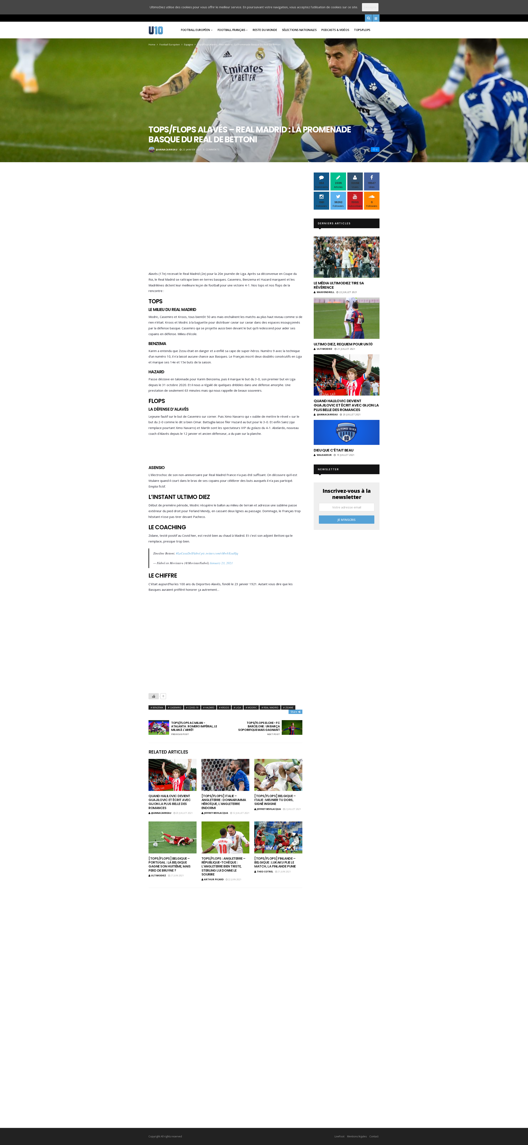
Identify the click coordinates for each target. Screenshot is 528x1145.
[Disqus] (225, 945)
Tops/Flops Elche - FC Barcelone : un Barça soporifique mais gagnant (259, 728)
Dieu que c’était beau (334, 450)
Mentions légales (357, 1136)
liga (238, 707)
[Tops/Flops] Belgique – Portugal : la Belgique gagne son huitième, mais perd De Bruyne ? (169, 864)
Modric (252, 707)
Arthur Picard (214, 879)
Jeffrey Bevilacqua (216, 812)
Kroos (225, 707)
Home (151, 44)
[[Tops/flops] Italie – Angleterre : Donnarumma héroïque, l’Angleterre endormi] (226, 775)
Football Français (231, 30)
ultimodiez (158, 875)
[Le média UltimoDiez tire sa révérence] (347, 257)
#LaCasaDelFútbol (188, 553)
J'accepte (370, 7)
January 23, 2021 (221, 563)
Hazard (209, 707)
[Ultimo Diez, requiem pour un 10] (347, 318)
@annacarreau (167, 149)
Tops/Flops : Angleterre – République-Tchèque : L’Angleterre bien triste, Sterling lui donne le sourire (223, 866)
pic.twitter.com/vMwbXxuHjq (219, 553)
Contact (373, 1136)
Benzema (158, 707)
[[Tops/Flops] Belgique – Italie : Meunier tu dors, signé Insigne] (278, 775)
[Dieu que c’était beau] (347, 432)
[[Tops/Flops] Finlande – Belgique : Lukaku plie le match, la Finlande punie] (278, 837)
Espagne (188, 44)
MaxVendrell (325, 292)
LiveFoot (339, 1136)
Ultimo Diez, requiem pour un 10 (343, 344)
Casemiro (175, 707)
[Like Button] (153, 696)
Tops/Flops (362, 30)
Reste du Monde (265, 30)
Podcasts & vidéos (335, 30)
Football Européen (195, 30)
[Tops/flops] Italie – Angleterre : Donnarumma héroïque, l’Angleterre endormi (224, 802)
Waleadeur (324, 454)
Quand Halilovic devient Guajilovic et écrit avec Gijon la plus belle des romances (169, 802)
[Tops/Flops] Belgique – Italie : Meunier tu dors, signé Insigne (275, 800)
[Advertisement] (225, 223)
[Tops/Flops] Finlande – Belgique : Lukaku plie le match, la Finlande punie (275, 862)
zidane (289, 707)
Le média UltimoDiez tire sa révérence (339, 285)
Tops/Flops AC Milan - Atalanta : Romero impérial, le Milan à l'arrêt (194, 728)
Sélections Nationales (299, 30)
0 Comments (211, 149)
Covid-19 (193, 707)
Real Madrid (271, 707)
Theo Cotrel (265, 871)
